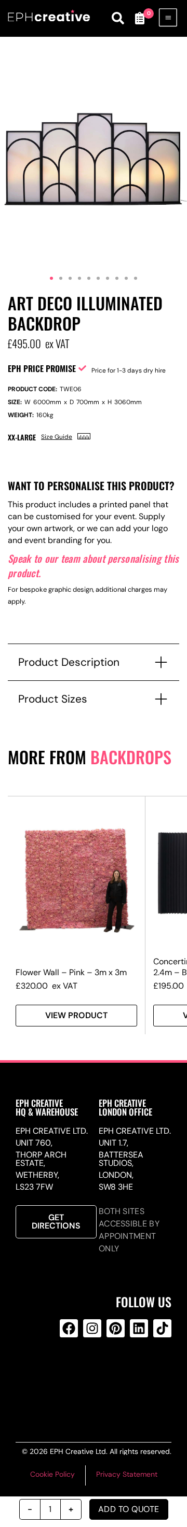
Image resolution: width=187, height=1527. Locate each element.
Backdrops (130, 757)
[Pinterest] (115, 1328)
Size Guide (56, 437)
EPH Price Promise (42, 368)
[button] (51, 278)
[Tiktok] (162, 1328)
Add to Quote (128, 1509)
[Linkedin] (139, 1328)
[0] (139, 18)
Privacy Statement (126, 1474)
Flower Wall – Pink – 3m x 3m (71, 972)
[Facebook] (69, 1328)
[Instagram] (92, 1328)
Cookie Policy (52, 1474)
